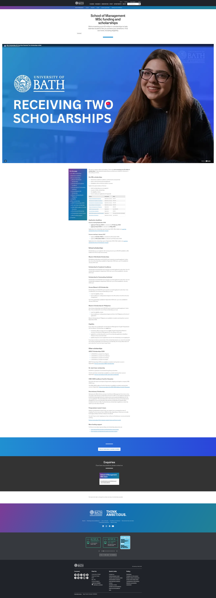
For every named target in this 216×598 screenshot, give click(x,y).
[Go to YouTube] (113, 526)
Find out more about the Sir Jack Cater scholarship (106, 374)
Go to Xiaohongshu (87, 578)
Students (126, 1)
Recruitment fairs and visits (128, 520)
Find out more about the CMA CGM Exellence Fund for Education (114, 387)
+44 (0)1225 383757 (105, 482)
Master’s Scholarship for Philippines (77, 196)
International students (114, 581)
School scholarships (75, 177)
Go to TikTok (75, 578)
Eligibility (74, 199)
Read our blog (114, 522)
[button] (99, 551)
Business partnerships (105, 7)
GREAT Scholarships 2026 (78, 203)
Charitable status (78, 594)
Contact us (111, 574)
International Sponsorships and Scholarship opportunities (105, 429)
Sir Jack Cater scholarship (78, 205)
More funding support (77, 215)
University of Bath (79, 3)
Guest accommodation (114, 588)
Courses (92, 4)
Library (110, 583)
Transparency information (132, 581)
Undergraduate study (114, 576)
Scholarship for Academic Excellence (78, 184)
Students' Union (113, 584)
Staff (121, 1)
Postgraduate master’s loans (79, 213)
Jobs (110, 590)
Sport (111, 4)
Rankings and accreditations (117, 7)
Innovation (105, 4)
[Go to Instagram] (106, 526)
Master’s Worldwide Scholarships (76, 180)
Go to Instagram (81, 575)
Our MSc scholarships (76, 173)
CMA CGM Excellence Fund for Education (79, 208)
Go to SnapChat (87, 575)
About (124, 4)
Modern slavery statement (132, 577)
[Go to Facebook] (109, 526)
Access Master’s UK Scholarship (76, 192)
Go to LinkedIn (84, 575)
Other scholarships (75, 201)
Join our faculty (104, 520)
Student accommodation (115, 586)
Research (98, 4)
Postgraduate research (114, 579)
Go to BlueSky (78, 575)
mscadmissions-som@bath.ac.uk (108, 481)
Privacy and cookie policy (132, 579)
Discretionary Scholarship (78, 211)
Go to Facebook (75, 575)
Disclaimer (129, 574)
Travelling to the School (115, 520)
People (98, 7)
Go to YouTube (84, 578)
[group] (89, 542)
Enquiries (73, 217)
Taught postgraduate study (115, 577)
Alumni (139, 1)
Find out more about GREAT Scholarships (104, 363)
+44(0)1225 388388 (96, 583)
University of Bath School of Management (96, 513)
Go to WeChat (78, 578)
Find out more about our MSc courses (109, 449)
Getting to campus (98, 584)
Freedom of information (132, 576)
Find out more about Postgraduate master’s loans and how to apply (105, 420)
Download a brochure (104, 522)
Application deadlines (76, 175)
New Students (133, 1)
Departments (118, 4)
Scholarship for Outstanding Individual (78, 188)
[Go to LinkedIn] (103, 526)
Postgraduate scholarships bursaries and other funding (104, 431)
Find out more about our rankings (108, 554)
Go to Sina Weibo (81, 578)
